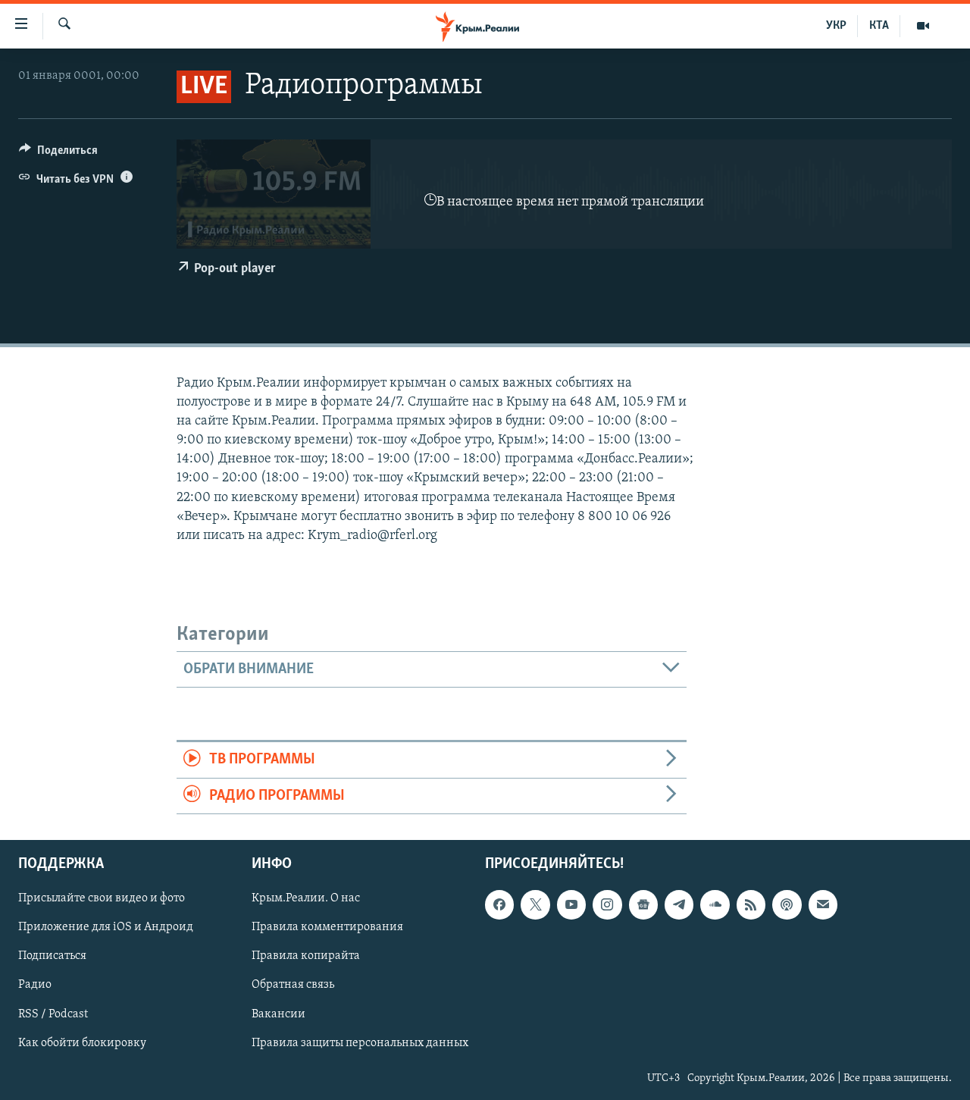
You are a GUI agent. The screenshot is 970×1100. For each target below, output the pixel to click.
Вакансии (278, 1014)
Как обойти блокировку (82, 1043)
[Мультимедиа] (923, 25)
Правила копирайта (306, 957)
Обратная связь (293, 985)
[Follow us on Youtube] (571, 904)
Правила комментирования (327, 928)
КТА (879, 26)
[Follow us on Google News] (643, 904)
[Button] (58, 153)
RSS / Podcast (53, 1014)
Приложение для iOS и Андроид (105, 928)
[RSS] (751, 904)
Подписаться (52, 957)
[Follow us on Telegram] (679, 904)
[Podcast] (786, 904)
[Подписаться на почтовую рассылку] (823, 904)
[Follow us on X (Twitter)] (535, 904)
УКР (836, 26)
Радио (35, 985)
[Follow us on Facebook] (499, 904)
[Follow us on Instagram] (607, 904)
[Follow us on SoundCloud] (714, 904)
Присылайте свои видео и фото (101, 898)
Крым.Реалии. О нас (306, 898)
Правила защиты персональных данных (360, 1043)
